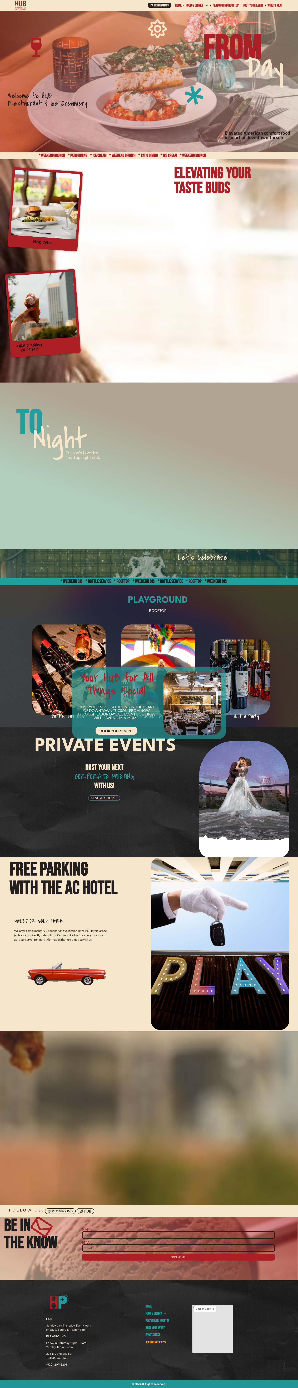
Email (87, 1242)
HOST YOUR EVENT (253, 5)
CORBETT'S (156, 1342)
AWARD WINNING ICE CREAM (29, 348)
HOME (178, 5)
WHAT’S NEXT (274, 5)
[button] (226, 653)
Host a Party (246, 716)
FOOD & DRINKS (194, 5)
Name (87, 1229)
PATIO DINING (43, 242)
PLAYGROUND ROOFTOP (226, 5)
